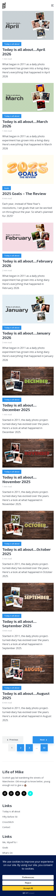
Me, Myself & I (9, 842)
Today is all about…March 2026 (25, 123)
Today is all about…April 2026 (23, 51)
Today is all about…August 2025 (26, 695)
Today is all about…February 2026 (27, 263)
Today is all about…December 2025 (19, 407)
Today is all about (11, 44)
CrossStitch (8, 822)
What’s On (7, 852)
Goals (6, 188)
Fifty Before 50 (9, 816)
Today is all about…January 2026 (26, 335)
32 (44, 747)
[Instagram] (4, 793)
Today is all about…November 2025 (19, 479)
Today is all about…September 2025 (19, 623)
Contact (6, 827)
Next (42, 739)
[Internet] (17, 793)
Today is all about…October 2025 (26, 551)
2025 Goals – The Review (24, 193)
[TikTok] (30, 793)
